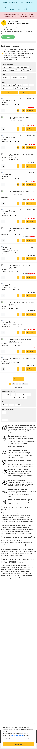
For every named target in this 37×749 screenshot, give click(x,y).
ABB (4, 67)
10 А (14, 85)
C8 (8, 394)
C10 (13, 394)
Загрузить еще (18, 379)
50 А (21, 88)
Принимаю (18, 744)
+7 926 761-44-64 (7, 34)
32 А (10, 88)
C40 (14, 397)
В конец (25, 384)
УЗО (13, 16)
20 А (31, 85)
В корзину (31, 110)
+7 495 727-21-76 (16, 34)
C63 (24, 397)
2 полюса (5, 77)
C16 (18, 394)
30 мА (4, 420)
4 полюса (22, 77)
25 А (4, 88)
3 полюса (14, 77)
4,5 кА (4, 405)
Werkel (21, 70)
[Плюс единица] (23, 110)
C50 (19, 397)
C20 (23, 394)
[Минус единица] (18, 110)
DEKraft (12, 70)
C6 (3, 394)
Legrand (11, 67)
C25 (28, 394)
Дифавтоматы (6, 16)
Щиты (17, 16)
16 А (25, 85)
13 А (19, 85)
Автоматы (30, 14)
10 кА (17, 405)
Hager (27, 70)
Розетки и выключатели (26, 16)
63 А (27, 88)
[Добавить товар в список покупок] (3, 110)
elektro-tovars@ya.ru (8, 31)
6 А (4, 85)
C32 (4, 397)
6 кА (11, 405)
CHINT (5, 70)
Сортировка (28, 93)
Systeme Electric (22, 67)
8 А (9, 85)
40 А (15, 88)
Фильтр (10, 93)
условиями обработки (17, 736)
